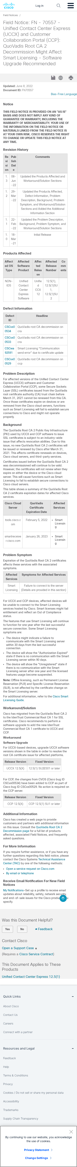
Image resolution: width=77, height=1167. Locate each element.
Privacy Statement (36, 1150)
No (22, 929)
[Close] (71, 1132)
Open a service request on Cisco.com (30, 868)
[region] (38, 1146)
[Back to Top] (63, 898)
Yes (7, 929)
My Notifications (13, 890)
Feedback (45, 929)
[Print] (71, 77)
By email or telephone (20, 873)
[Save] (53, 78)
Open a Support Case (18, 948)
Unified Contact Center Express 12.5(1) (31, 976)
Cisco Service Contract (36, 954)
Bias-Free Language (64, 94)
